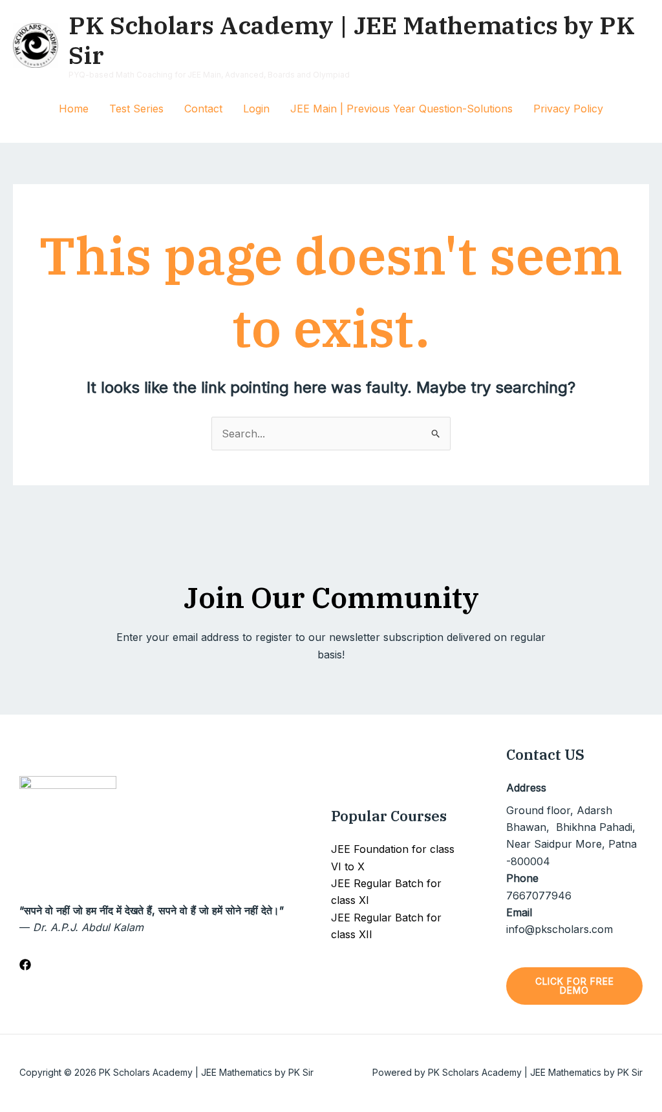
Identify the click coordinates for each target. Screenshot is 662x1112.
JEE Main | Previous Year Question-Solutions (401, 108)
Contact (203, 108)
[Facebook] (25, 964)
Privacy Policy (568, 108)
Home (74, 108)
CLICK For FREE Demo (574, 986)
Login (256, 108)
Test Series (136, 108)
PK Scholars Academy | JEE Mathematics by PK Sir (352, 39)
